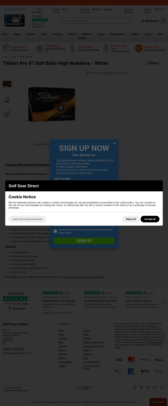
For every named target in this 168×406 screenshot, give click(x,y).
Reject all (131, 219)
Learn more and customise (27, 219)
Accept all (150, 219)
